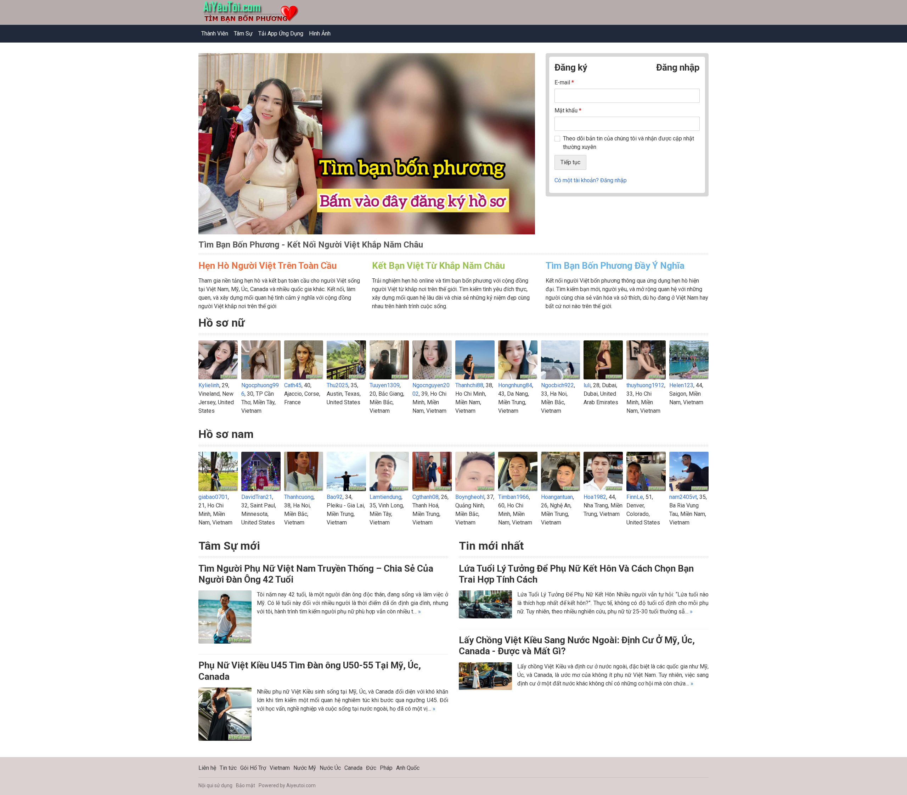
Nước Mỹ (304, 768)
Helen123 (681, 385)
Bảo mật (245, 785)
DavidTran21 (256, 497)
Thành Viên (214, 33)
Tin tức (228, 768)
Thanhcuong (299, 497)
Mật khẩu (567, 110)
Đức (371, 768)
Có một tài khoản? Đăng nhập (590, 180)
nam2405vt (683, 497)
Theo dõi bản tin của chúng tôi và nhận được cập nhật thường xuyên (628, 142)
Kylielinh (208, 385)
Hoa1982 (595, 497)
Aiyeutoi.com (301, 785)
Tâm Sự (243, 33)
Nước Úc (330, 768)
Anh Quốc (407, 768)
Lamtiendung (385, 497)
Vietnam (280, 768)
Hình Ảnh (320, 33)
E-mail (564, 82)
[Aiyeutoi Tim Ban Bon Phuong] (366, 148)
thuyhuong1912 (645, 385)
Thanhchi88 (469, 385)
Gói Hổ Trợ (253, 768)
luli (587, 385)
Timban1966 (513, 497)
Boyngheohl (469, 497)
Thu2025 (337, 385)
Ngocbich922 (557, 385)
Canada (353, 768)
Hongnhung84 (515, 385)
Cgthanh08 (425, 497)
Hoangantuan (557, 497)
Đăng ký (570, 67)
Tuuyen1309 (385, 385)
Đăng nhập (678, 67)
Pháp (386, 768)
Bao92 (335, 497)
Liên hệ (207, 768)
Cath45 (293, 385)
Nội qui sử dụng (215, 785)
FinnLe (634, 497)
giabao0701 (213, 497)
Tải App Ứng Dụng (280, 33)
